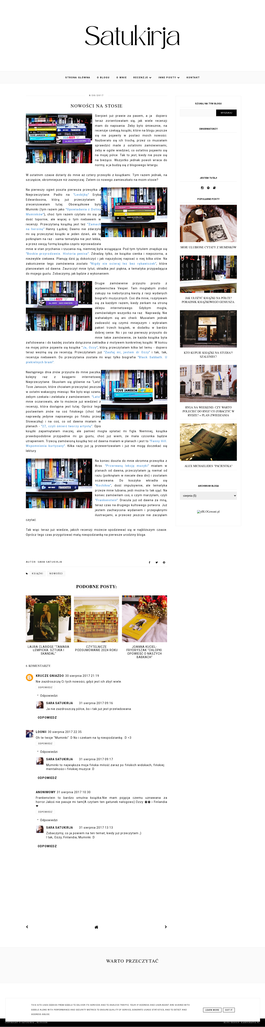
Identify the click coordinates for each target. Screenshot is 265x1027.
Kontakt (193, 77)
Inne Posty (167, 77)
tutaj (59, 204)
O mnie (121, 77)
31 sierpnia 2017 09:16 (96, 703)
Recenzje (141, 77)
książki (37, 573)
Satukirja (28, 1022)
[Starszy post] (166, 927)
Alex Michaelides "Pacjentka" (208, 466)
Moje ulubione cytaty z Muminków (208, 247)
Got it (228, 1010)
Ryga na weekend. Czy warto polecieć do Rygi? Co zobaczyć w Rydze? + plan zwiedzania (208, 411)
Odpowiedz (45, 687)
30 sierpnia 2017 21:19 (82, 675)
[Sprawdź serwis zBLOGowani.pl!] (208, 511)
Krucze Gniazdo (50, 675)
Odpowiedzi (49, 695)
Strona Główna (77, 77)
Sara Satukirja (59, 703)
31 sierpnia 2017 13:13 (96, 827)
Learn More (212, 1010)
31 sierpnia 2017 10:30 (74, 792)
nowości (56, 573)
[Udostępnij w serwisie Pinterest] (164, 563)
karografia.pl (250, 1022)
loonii (41, 732)
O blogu (103, 77)
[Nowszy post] (27, 927)
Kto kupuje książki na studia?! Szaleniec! (208, 354)
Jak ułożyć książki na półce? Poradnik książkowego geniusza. (208, 300)
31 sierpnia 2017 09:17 (96, 759)
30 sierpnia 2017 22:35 (65, 732)
